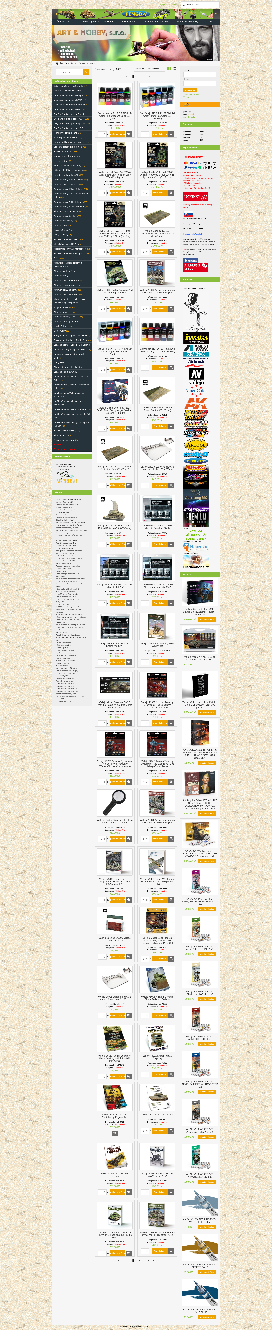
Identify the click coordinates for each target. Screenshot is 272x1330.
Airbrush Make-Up (62, 312)
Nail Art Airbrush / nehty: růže (66, 694)
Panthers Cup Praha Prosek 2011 (67, 599)
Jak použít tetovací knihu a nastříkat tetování (71, 530)
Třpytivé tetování (62, 307)
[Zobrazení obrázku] (169, 69)
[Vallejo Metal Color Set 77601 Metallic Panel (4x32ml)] (157, 508)
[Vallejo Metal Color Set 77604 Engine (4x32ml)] (115, 626)
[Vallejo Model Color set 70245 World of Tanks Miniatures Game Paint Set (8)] (115, 685)
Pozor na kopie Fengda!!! (64, 568)
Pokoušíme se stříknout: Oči (66, 597)
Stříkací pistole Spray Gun (66, 137)
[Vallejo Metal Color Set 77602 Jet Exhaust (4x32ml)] (115, 567)
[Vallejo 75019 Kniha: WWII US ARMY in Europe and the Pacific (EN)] (115, 1215)
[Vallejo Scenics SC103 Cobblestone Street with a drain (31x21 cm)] (157, 214)
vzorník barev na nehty (64, 642)
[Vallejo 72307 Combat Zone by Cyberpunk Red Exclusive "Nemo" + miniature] (157, 685)
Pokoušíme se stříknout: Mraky (67, 673)
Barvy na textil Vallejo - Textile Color (71, 340)
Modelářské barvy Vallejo (65, 239)
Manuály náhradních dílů (64, 502)
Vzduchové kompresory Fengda (68, 95)
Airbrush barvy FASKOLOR (66, 211)
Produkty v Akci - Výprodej (66, 449)
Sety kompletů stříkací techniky (68, 86)
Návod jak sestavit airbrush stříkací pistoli (70, 579)
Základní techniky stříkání (65, 520)
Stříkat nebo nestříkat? (64, 645)
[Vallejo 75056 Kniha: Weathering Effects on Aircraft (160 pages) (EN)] (157, 862)
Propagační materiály (64, 440)
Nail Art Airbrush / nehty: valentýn (67, 528)
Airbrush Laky (60, 225)
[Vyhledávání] (86, 72)
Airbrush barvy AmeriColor (66, 280)
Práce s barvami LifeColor (65, 650)
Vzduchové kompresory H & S (67, 109)
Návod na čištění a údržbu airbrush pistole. (70, 614)
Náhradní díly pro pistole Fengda (69, 142)
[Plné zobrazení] (174, 69)
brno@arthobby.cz (64, 469)
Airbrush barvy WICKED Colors (68, 202)
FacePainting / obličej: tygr (65, 683)
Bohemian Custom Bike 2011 (66, 561)
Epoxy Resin (59, 362)
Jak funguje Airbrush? (63, 563)
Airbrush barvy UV (62, 275)
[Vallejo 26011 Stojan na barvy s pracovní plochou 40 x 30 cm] (115, 979)
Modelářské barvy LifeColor (67, 244)
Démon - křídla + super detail (66, 655)
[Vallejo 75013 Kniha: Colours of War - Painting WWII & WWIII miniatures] (115, 1038)
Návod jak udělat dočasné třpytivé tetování (70, 625)
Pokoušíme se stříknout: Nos (66, 543)
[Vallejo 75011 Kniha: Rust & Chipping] (157, 1038)
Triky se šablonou (62, 665)
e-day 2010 (60, 602)
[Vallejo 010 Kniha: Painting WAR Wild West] (157, 626)
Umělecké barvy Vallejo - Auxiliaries (70, 409)
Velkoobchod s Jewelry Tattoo (66, 510)
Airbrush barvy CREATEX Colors (68, 189)
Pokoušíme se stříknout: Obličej (67, 594)
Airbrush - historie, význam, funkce (68, 566)
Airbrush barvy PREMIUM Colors (69, 206)
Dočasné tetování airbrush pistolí (67, 505)
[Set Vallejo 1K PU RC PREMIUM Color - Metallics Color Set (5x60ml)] (157, 96)
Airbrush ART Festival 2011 (65, 678)
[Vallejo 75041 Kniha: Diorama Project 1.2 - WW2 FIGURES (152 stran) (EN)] (115, 862)
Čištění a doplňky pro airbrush (68, 170)
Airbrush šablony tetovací (66, 316)
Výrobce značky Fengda (64, 653)
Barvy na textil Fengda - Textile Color (71, 335)
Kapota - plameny (62, 533)
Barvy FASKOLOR (62, 512)
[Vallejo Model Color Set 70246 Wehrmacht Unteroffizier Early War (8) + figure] (115, 155)
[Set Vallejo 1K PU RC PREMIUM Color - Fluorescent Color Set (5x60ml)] (115, 96)
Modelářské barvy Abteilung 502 (69, 253)
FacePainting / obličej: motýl (65, 681)
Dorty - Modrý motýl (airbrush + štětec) (69, 558)
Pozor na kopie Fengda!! (192, 234)
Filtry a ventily (60, 161)
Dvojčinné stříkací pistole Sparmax (70, 123)
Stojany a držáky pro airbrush (68, 146)
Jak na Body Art (61, 632)
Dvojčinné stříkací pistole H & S (68, 128)
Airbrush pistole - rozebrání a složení (68, 515)
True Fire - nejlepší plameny (65, 591)
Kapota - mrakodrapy (63, 658)
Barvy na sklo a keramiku (65, 371)
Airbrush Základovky (63, 220)
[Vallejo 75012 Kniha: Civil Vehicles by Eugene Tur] (115, 1097)
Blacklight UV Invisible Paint (67, 367)
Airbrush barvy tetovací (65, 285)
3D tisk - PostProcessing (65, 430)
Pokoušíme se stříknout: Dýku (66, 545)
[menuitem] (64, 22)
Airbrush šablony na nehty (66, 321)
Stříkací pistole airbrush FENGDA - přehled (71, 617)
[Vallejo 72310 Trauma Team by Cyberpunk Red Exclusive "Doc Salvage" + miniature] (157, 744)
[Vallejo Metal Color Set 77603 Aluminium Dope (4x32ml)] (157, 567)
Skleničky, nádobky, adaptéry (67, 165)
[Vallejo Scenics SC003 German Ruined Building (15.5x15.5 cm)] (115, 508)
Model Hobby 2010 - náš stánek (67, 676)
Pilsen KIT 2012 (61, 571)
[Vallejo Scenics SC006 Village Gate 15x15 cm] (115, 920)
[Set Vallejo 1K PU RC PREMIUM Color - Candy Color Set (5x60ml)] (157, 331)
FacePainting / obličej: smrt (65, 686)
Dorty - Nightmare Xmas (64, 548)
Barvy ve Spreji (61, 230)
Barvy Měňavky (61, 234)
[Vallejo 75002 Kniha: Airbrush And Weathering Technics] (115, 273)
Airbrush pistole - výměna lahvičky (68, 517)
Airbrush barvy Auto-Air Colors (68, 179)
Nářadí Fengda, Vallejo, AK (66, 175)
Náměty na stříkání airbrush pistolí (68, 581)
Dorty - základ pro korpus (65, 701)
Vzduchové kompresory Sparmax (69, 104)
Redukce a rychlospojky (65, 156)
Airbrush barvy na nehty (65, 289)
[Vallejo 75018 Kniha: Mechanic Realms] (115, 1156)
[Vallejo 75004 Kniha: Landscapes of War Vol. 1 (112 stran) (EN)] (157, 1215)
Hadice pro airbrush (63, 151)
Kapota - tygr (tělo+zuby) (64, 507)
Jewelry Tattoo (60, 326)
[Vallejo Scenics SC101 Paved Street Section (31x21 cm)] (157, 390)
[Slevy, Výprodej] (195, 267)
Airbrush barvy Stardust (65, 216)
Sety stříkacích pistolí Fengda (67, 90)
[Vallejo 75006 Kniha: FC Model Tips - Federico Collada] (157, 979)
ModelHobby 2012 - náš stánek (66, 553)
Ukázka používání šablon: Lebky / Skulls (70, 696)
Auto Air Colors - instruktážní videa (68, 635)
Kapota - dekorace (62, 663)
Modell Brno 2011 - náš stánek (66, 668)
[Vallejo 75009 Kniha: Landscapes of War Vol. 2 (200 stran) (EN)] (157, 273)
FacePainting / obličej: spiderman (67, 691)
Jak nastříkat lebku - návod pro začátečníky (71, 522)
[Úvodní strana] (136, 35)
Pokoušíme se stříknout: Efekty (67, 540)
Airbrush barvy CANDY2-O (66, 184)
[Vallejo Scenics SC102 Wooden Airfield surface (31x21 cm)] (115, 449)
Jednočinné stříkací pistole (66, 132)
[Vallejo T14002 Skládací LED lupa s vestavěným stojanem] (115, 803)
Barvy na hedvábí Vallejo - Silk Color (71, 344)
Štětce (57, 258)
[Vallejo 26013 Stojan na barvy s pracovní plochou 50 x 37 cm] (157, 449)
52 (149, 76)
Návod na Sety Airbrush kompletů (67, 589)
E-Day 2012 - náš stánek (64, 556)
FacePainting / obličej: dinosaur (66, 688)
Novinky (57, 444)
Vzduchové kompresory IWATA (68, 100)
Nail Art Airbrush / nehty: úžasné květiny (69, 607)
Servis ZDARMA (61, 699)
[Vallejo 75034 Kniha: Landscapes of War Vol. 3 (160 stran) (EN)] (157, 803)
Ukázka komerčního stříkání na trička (69, 499)
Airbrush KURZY (61, 435)
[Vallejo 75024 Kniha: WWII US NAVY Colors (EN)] (157, 1156)
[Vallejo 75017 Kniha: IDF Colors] (157, 1097)
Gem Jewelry (60, 330)
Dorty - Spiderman (62, 604)
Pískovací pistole (62, 648)
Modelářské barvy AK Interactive (69, 248)
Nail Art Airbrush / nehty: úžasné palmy (69, 525)
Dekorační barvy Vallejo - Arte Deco (70, 349)
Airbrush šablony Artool (65, 271)
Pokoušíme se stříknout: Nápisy (67, 671)
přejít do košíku (189, 117)
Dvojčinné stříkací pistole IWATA (69, 118)
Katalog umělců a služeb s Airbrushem (69, 551)
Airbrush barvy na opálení (66, 294)
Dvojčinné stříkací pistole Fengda (69, 114)
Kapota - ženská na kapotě (65, 660)
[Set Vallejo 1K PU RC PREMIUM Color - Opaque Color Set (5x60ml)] (115, 331)
